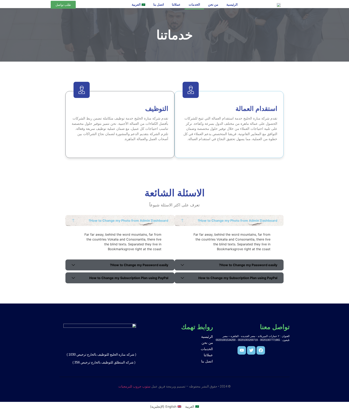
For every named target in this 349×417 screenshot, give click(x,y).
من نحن (213, 4)
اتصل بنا (158, 4)
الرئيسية (232, 4)
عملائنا (176, 4)
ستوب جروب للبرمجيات (134, 386)
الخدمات (194, 4)
